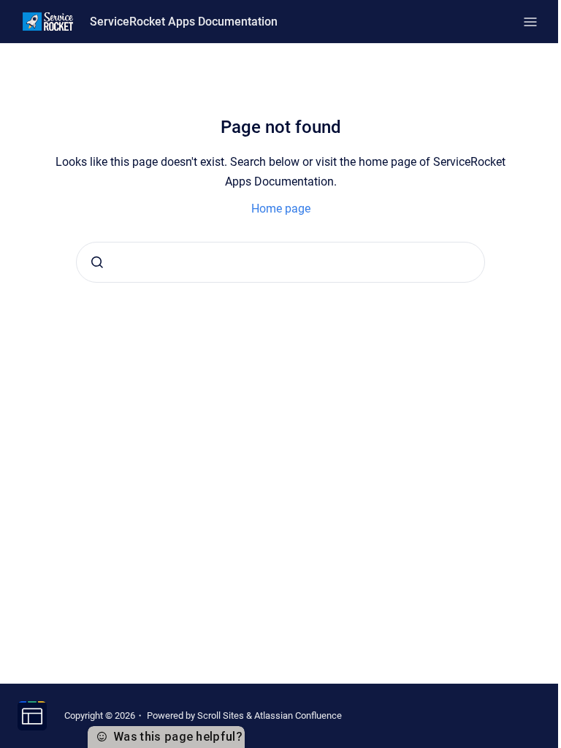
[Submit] (97, 262)
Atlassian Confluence (298, 715)
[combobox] (280, 262)
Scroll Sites (220, 715)
